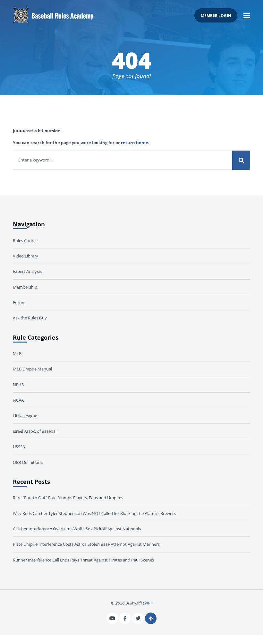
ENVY (147, 603)
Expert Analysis (27, 271)
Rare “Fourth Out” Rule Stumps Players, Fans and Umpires (68, 497)
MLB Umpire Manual (32, 369)
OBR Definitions (28, 462)
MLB (17, 353)
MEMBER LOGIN (216, 15)
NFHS (18, 384)
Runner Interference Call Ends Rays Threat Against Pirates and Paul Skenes (83, 560)
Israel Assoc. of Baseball (35, 431)
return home (134, 142)
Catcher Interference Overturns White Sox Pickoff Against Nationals (77, 529)
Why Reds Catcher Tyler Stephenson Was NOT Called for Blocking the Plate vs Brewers (94, 513)
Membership (25, 287)
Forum (19, 302)
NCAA (18, 400)
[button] (246, 15)
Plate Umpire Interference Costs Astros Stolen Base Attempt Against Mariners (86, 544)
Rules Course (25, 240)
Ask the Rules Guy (30, 318)
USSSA (19, 446)
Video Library (25, 256)
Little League (25, 416)
